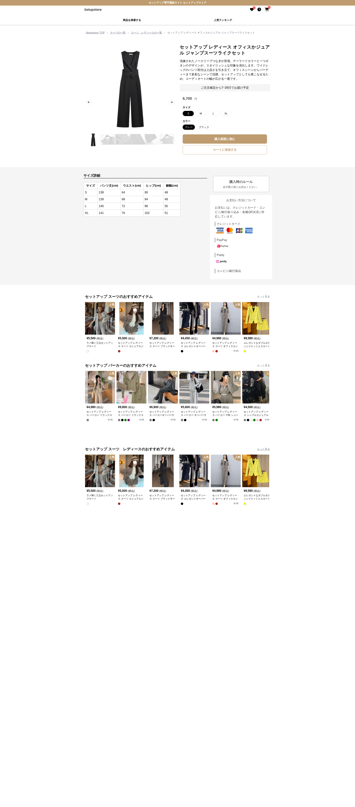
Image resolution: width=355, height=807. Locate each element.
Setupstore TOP (95, 32)
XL (226, 113)
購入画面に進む (224, 138)
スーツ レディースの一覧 (146, 32)
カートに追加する (225, 149)
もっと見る (263, 296)
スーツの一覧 (118, 32)
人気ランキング (223, 20)
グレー (189, 127)
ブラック (204, 127)
